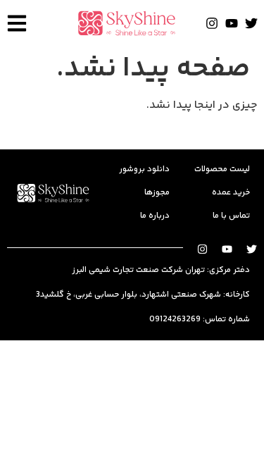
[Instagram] (212, 23)
